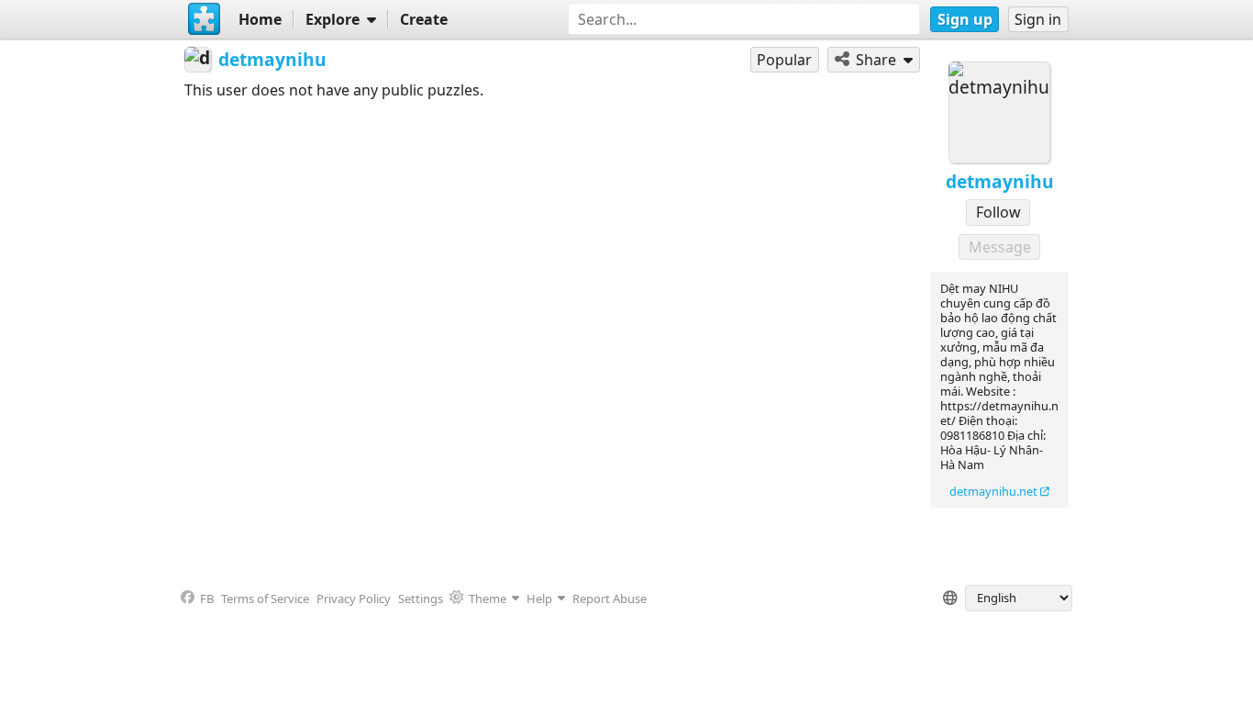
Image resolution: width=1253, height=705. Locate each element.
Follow (998, 212)
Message (1000, 247)
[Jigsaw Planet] (203, 19)
